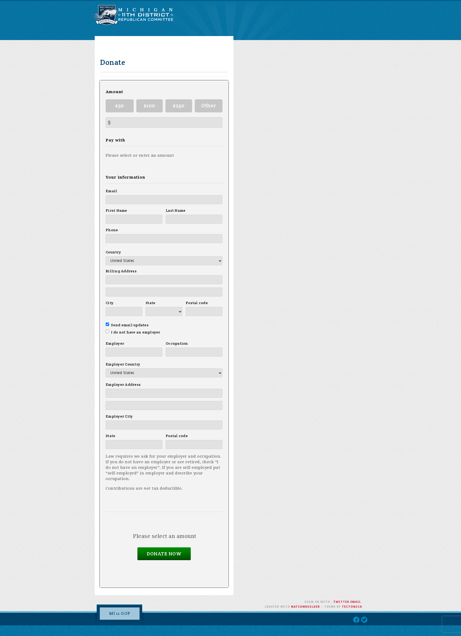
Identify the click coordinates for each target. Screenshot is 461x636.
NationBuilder (305, 606)
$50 (119, 105)
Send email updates (130, 325)
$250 (178, 105)
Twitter (341, 602)
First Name (116, 210)
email (355, 602)
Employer (115, 343)
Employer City (119, 416)
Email (111, 191)
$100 (149, 105)
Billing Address (121, 271)
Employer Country (123, 364)
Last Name (175, 210)
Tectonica (352, 606)
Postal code (197, 302)
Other (208, 105)
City (109, 302)
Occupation (177, 343)
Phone (112, 229)
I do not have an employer (135, 332)
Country (113, 252)
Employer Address (123, 384)
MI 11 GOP (119, 613)
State (150, 302)
